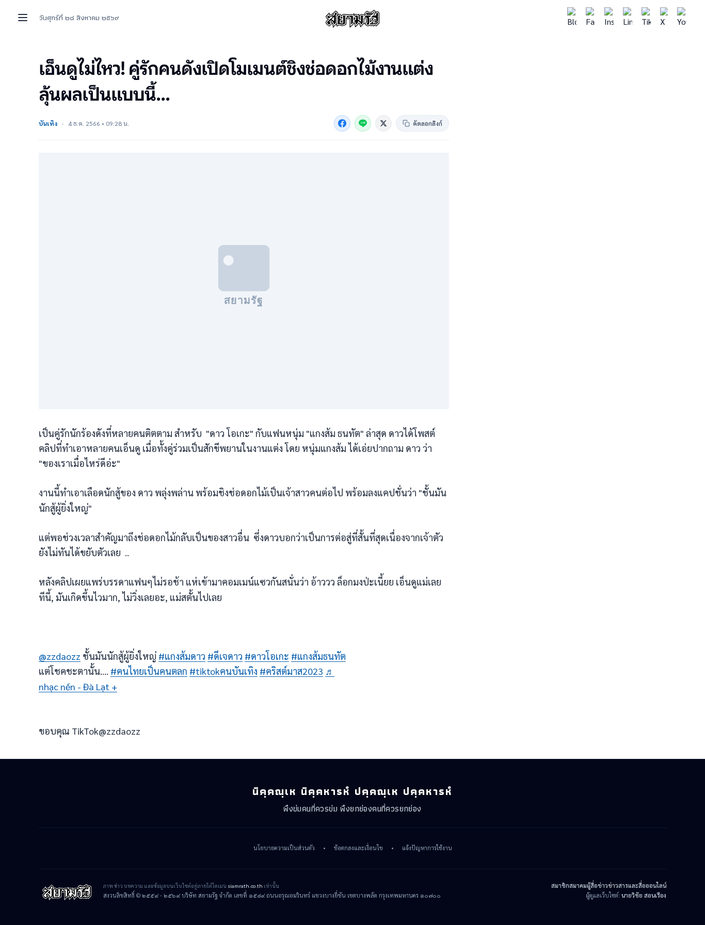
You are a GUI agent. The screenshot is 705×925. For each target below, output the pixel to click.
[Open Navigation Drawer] (22, 17)
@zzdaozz (60, 656)
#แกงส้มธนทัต (318, 656)
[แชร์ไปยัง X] (383, 123)
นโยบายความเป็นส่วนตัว (284, 848)
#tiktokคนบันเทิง (223, 671)
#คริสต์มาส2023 (291, 671)
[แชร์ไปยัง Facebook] (342, 123)
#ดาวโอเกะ (267, 656)
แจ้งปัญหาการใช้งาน (427, 848)
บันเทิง (48, 123)
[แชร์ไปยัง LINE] (363, 123)
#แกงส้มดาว (181, 656)
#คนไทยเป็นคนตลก (148, 671)
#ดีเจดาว (225, 656)
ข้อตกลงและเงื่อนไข (358, 848)
